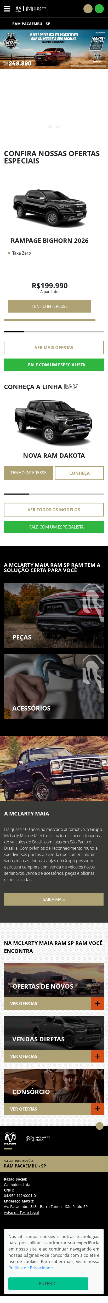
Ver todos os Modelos (54, 510)
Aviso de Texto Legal (21, 1212)
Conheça (79, 473)
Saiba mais (54, 899)
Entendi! (48, 1284)
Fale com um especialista (56, 365)
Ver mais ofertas (54, 347)
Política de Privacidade (30, 1268)
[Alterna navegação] (8, 9)
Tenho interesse (50, 306)
